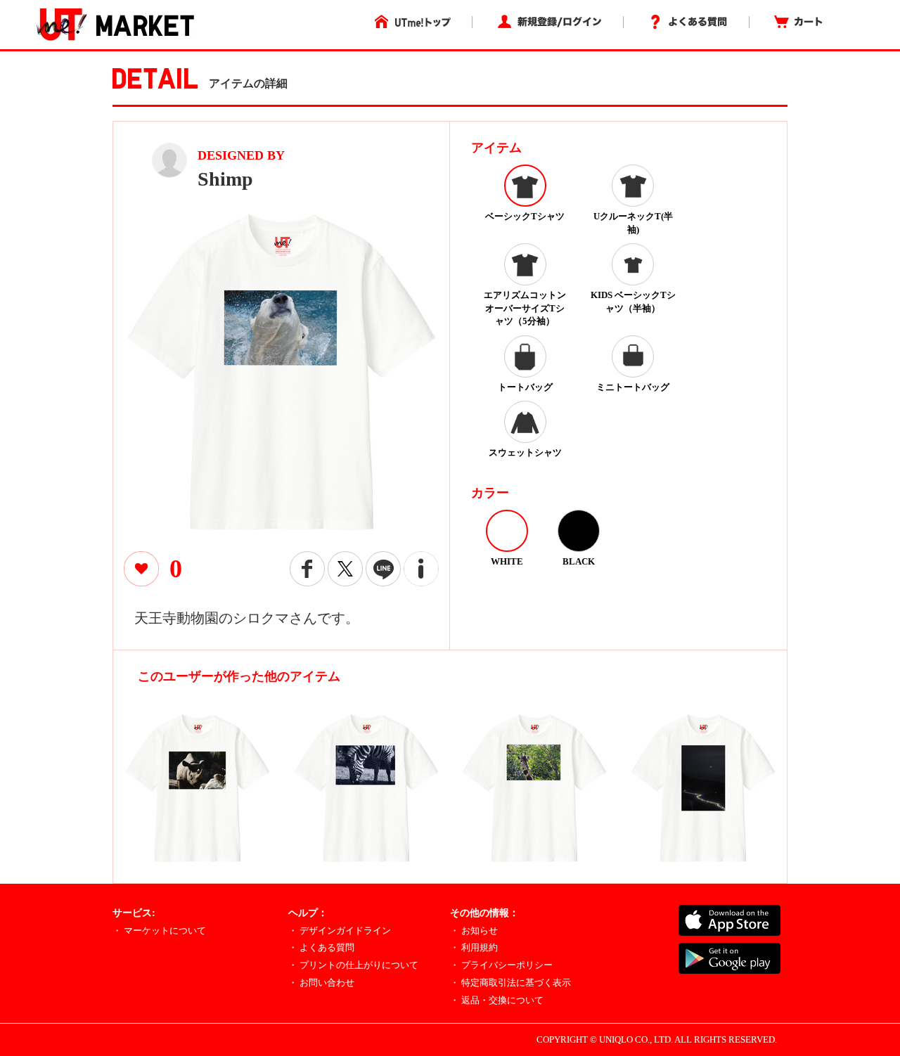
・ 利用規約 (474, 947)
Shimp (225, 179)
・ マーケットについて (159, 930)
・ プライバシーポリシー (501, 965)
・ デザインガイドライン (339, 930)
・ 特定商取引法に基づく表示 (510, 982)
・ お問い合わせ (321, 982)
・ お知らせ (474, 930)
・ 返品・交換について (497, 1000)
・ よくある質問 (321, 947)
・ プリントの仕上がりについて (353, 965)
